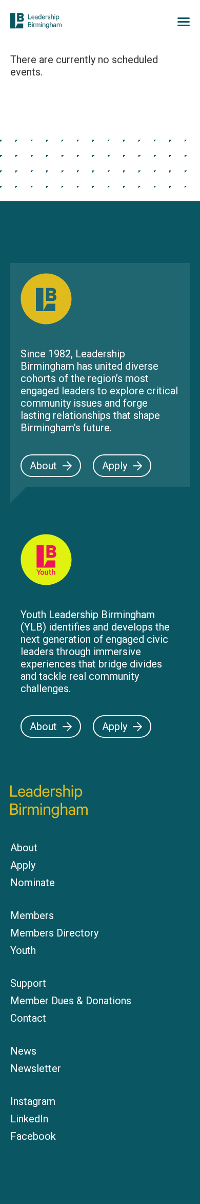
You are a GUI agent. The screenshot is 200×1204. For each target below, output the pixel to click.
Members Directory (54, 933)
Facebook (33, 1136)
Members (32, 915)
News (23, 1051)
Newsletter (35, 1068)
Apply (114, 466)
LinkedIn (29, 1119)
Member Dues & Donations (70, 1001)
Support (28, 983)
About (43, 466)
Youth (23, 950)
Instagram (32, 1101)
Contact (28, 1018)
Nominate (32, 882)
